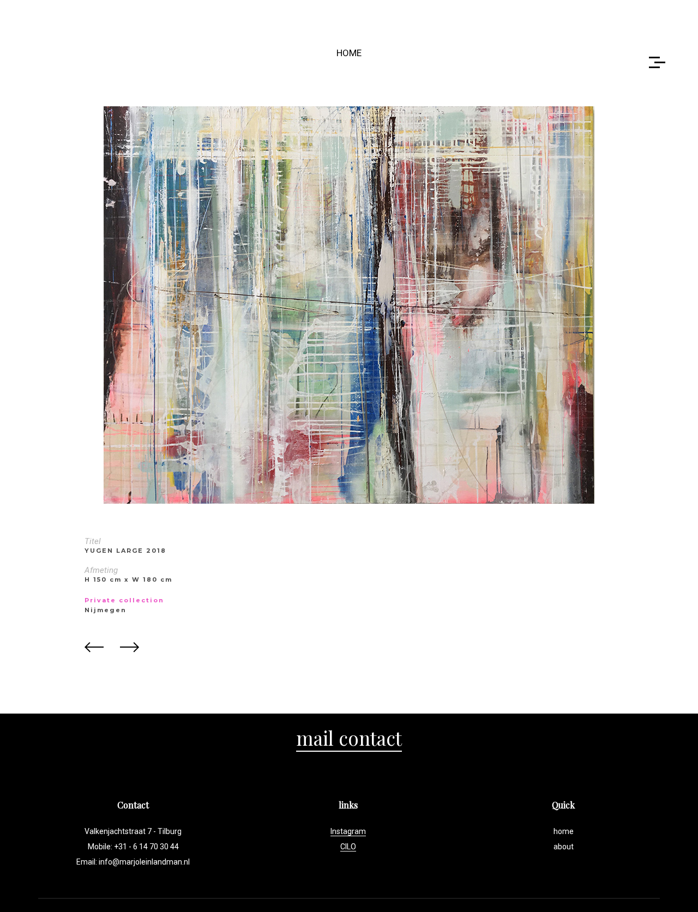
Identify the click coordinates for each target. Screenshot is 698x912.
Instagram (348, 831)
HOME (349, 52)
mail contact (349, 738)
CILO (348, 846)
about (563, 846)
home (563, 831)
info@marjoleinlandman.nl (144, 861)
